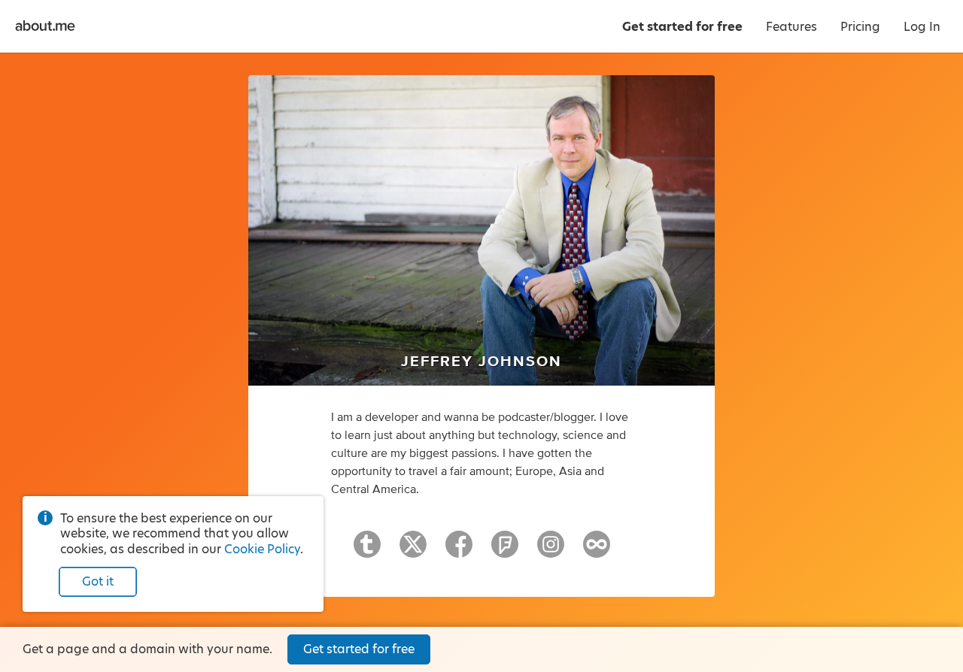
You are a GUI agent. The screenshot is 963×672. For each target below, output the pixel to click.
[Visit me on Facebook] (458, 551)
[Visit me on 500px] (596, 551)
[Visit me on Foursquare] (504, 551)
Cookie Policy (262, 549)
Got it (98, 581)
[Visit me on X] (413, 551)
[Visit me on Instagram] (550, 551)
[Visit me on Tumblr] (367, 551)
